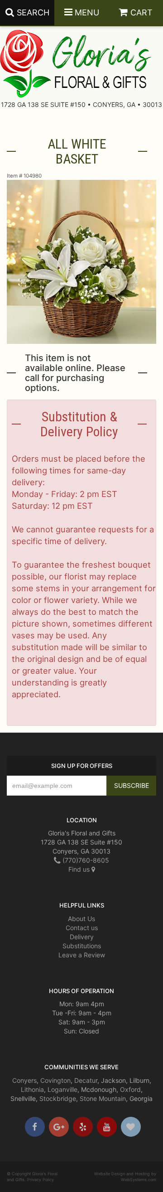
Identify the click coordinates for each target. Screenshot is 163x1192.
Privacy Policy (40, 1179)
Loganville (62, 1089)
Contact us (82, 927)
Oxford (130, 1089)
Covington (55, 1080)
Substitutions (81, 946)
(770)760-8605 (85, 860)
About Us (81, 918)
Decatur (85, 1080)
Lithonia (32, 1089)
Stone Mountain (103, 1098)
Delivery (82, 937)
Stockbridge (57, 1098)
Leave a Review (81, 955)
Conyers (24, 1080)
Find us (79, 869)
